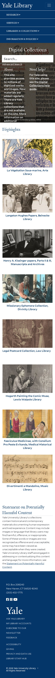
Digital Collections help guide (39, 85)
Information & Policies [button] (21, 39)
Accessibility (13, 644)
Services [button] (11, 22)
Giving (10, 649)
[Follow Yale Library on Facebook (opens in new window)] (7, 599)
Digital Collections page (14, 133)
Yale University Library (17, 5)
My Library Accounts (18, 623)
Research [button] (12, 14)
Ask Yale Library (15, 619)
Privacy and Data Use (18, 654)
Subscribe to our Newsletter (16, 630)
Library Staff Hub (16, 658)
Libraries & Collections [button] (21, 30)
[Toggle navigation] (49, 5)
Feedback (11, 637)
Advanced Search (12, 64)
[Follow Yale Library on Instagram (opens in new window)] (11, 599)
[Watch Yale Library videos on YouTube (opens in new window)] (15, 599)
